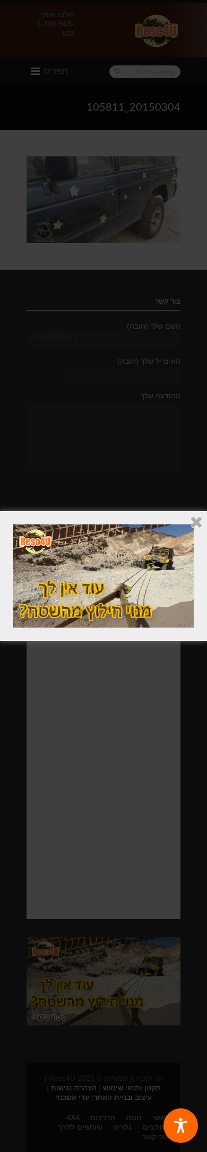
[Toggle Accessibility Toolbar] (180, 1125)
